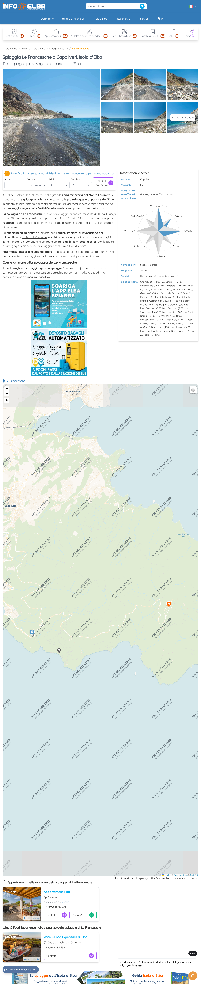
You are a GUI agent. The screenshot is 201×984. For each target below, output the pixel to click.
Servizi (144, 18)
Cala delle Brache (170, 293)
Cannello (145, 281)
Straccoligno (147, 319)
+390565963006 (57, 906)
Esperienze (123, 18)
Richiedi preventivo (102, 182)
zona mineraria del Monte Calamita (86, 195)
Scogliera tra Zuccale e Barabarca (164, 330)
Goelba (65, 901)
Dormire (46, 18)
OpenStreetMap (181, 875)
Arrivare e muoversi (72, 18)
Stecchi (169, 319)
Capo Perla (190, 323)
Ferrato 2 (151, 308)
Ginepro (144, 293)
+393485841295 (56, 947)
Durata (31, 179)
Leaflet (167, 875)
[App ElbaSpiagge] (59, 304)
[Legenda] (6, 400)
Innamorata (146, 285)
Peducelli (177, 289)
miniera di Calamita (34, 237)
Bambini (76, 179)
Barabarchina (164, 323)
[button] (169, 604)
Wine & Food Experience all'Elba (65, 937)
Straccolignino (148, 312)
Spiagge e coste (58, 48)
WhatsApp (79, 915)
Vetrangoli (167, 281)
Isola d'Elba (100, 18)
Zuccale (144, 334)
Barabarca (157, 327)
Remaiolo (170, 285)
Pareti (190, 285)
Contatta (51, 915)
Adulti (52, 179)
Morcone (156, 289)
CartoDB (194, 875)
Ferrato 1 (172, 308)
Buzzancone (164, 315)
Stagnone (164, 304)
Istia (183, 304)
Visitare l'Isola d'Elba (33, 48)
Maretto (172, 312)
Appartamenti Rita (57, 892)
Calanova (167, 296)
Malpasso (145, 296)
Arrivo (7, 179)
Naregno (180, 327)
